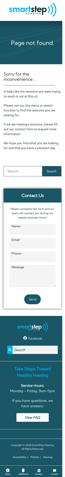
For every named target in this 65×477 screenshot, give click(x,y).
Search (52, 171)
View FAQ (32, 417)
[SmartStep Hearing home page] (32, 10)
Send (32, 299)
